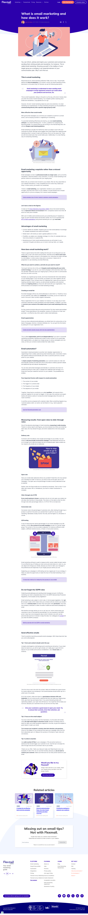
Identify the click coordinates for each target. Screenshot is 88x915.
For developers (75, 873)
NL (4, 873)
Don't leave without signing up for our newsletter (17, 896)
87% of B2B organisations (28, 219)
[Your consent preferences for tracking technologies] (2, 913)
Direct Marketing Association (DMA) (39, 209)
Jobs (45, 866)
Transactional (26, 2)
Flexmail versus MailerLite (37, 878)
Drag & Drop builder (35, 866)
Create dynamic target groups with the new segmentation (39, 329)
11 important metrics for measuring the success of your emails (40, 579)
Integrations (33, 871)
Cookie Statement (48, 878)
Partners (46, 2)
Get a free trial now (67, 2)
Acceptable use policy (49, 880)
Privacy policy (47, 871)
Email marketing (34, 864)
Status (73, 875)
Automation (33, 868)
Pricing (33, 2)
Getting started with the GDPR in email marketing (36, 622)
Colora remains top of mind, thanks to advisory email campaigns (40, 197)
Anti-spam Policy (48, 873)
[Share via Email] (61, 21)
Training (73, 868)
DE (12, 873)
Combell (61, 616)
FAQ (72, 866)
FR (10, 873)
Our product (33, 880)
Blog (59, 864)
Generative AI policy (49, 886)
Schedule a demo (80, 2)
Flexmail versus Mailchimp (37, 875)
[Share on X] (66, 21)
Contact (73, 864)
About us (46, 864)
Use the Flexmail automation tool (32, 409)
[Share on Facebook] (63, 21)
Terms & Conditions (49, 875)
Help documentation (76, 871)
